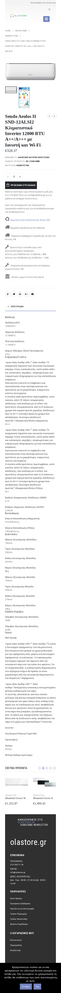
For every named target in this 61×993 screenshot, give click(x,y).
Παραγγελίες (16, 945)
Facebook (8, 294)
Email (32, 294)
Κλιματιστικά (22, 165)
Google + (26, 294)
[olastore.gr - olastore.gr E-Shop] (18, 15)
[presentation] (9, 71)
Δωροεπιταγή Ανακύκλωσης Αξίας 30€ (30, 220)
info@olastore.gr (17, 872)
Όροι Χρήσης (16, 898)
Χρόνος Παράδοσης (19, 924)
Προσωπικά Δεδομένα (20, 903)
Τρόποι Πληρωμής (18, 914)
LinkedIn (20, 294)
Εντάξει (26, 986)
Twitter (14, 294)
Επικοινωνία (16, 940)
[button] (39, 768)
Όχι (37, 986)
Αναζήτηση (15, 950)
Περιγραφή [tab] (17, 306)
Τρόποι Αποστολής (18, 919)
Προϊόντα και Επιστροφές (22, 908)
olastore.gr (26, 822)
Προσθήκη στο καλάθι (23, 185)
